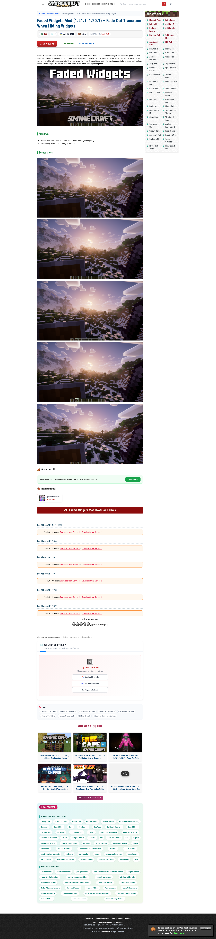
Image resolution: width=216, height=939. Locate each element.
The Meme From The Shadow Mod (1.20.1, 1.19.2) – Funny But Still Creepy (125, 757)
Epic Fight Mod (170, 68)
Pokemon (113, 849)
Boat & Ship (58, 827)
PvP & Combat (130, 849)
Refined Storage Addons (114, 899)
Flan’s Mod (153, 99)
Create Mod (169, 57)
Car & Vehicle (46, 832)
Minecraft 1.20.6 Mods (126, 711)
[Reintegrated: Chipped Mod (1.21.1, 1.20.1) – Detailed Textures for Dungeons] (54, 773)
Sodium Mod (153, 53)
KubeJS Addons (46, 899)
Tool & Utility (124, 859)
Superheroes (132, 854)
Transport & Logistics (106, 859)
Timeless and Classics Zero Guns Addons (108, 872)
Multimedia (45, 849)
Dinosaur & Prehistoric (49, 838)
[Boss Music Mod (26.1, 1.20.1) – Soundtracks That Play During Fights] (89, 773)
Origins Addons (133, 872)
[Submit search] (164, 4)
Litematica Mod (171, 81)
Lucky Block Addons (105, 882)
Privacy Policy (117, 919)
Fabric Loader (170, 20)
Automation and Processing (129, 821)
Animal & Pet (76, 821)
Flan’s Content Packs (48, 882)
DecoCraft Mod (154, 92)
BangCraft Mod (170, 135)
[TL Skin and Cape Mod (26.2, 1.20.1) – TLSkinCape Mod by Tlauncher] (89, 742)
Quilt (107, 34)
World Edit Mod (170, 88)
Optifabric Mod (154, 75)
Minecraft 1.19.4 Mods (88, 711)
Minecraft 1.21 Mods (48, 716)
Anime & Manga (91, 821)
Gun (126, 838)
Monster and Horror (120, 843)
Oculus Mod (169, 53)
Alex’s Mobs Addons (130, 888)
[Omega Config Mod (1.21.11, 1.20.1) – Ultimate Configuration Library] (54, 742)
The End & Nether (86, 859)
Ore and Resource (64, 849)
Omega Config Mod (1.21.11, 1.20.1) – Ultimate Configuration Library (54, 756)
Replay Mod (153, 106)
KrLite (83, 34)
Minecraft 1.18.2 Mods (49, 711)
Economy (92, 838)
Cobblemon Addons (64, 872)
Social (97, 854)
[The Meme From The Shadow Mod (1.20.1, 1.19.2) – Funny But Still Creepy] (125, 742)
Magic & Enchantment (69, 843)
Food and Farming (114, 838)
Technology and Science (65, 859)
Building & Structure (114, 827)
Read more (179, 933)
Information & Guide (48, 843)
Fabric (103, 34)
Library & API (45, 821)
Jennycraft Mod (155, 135)
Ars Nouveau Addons (70, 893)
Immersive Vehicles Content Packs (76, 882)
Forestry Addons (92, 888)
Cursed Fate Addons (104, 877)
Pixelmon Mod (154, 35)
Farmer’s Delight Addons (49, 877)
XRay (136, 859)
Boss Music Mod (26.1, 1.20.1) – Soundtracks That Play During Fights (90, 787)
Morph (135, 843)
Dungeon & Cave (78, 838)
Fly (101, 838)
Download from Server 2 (92, 532)
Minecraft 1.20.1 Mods (107, 711)
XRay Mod (153, 64)
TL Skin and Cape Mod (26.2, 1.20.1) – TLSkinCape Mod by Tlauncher (90, 756)
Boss (70, 827)
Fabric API (153, 24)
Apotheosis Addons (48, 893)
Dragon (64, 838)
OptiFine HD (169, 24)
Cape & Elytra (132, 827)
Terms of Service (102, 919)
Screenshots (86, 43)
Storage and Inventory (114, 854)
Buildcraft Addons (73, 888)
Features (69, 43)
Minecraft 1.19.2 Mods (68, 711)
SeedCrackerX (154, 131)
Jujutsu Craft (170, 64)
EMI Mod (168, 42)
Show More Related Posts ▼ (90, 798)
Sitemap (128, 919)
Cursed (91, 832)
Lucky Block (169, 49)
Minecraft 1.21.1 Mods (67, 716)
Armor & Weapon (108, 821)
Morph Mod (169, 106)
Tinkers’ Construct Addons (50, 888)
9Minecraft (106, 932)
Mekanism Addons (79, 899)
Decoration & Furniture (108, 832)
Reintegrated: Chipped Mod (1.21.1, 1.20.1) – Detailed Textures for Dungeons (54, 788)
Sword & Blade (46, 859)
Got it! (205, 928)
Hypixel (136, 838)
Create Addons (46, 872)
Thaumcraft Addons (128, 882)
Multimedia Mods (84, 716)
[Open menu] (42, 4)
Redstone (69, 854)
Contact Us (89, 919)
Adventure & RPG (61, 821)
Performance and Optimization (90, 849)
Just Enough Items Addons (126, 893)
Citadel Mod (153, 117)
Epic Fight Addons (82, 872)
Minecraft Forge (155, 20)
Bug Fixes (97, 827)
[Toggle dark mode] (171, 4)
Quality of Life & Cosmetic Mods (105, 716)
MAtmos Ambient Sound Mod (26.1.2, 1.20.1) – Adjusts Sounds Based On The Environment (125, 788)
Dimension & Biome (130, 832)
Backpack (44, 827)
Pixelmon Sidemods (127, 877)
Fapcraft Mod (170, 131)
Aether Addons (110, 888)
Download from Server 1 (70, 532)
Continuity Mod (154, 139)
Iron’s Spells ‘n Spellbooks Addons (97, 893)
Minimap (86, 843)
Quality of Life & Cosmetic (50, 854)
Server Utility (84, 854)
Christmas (60, 832)
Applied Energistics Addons (77, 877)
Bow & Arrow (83, 827)
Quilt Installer (170, 28)
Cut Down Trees (76, 832)
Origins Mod (153, 88)
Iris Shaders (153, 49)
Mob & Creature (101, 843)
